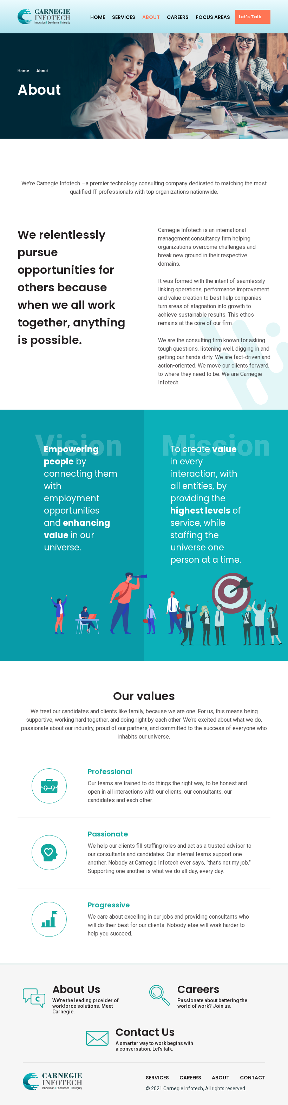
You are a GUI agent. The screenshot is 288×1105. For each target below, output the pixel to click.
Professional (110, 771)
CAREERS (190, 1077)
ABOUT (220, 1077)
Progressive (109, 905)
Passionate (108, 834)
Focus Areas (213, 17)
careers (178, 17)
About (151, 17)
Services (123, 17)
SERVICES (157, 1077)
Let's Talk (250, 17)
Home (97, 17)
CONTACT (252, 1077)
